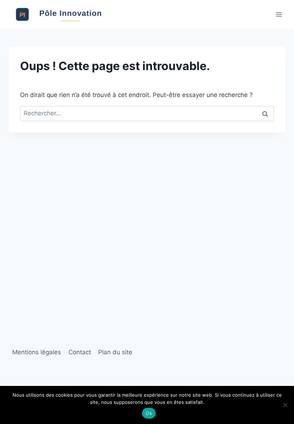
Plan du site (115, 352)
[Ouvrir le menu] (278, 14)
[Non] (285, 405)
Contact (79, 352)
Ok (149, 413)
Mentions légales (36, 352)
